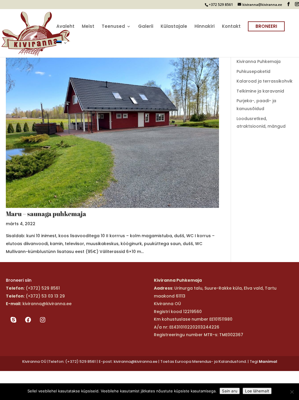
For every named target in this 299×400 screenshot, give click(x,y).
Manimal (268, 361)
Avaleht (65, 26)
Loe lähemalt (257, 391)
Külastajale (174, 26)
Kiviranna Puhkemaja (259, 61)
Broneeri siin (19, 280)
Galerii (145, 26)
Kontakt (231, 26)
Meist (88, 26)
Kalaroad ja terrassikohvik (265, 81)
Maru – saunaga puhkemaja (46, 213)
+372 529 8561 (221, 4)
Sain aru (229, 391)
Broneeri (266, 26)
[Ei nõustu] (292, 392)
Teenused (113, 26)
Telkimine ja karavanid (260, 91)
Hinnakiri (204, 26)
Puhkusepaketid (253, 71)
